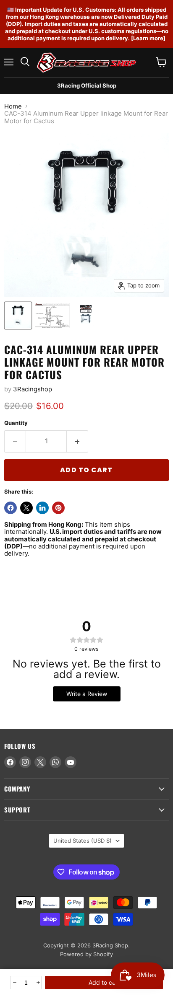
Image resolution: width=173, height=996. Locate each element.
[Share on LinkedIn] (42, 508)
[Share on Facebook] (10, 508)
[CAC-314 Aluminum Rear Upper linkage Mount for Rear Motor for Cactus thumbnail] (18, 315)
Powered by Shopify (86, 954)
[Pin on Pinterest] (58, 508)
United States (82, 840)
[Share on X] (26, 508)
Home (13, 106)
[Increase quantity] (37, 982)
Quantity (16, 423)
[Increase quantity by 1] (77, 441)
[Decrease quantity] (14, 982)
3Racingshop (32, 389)
